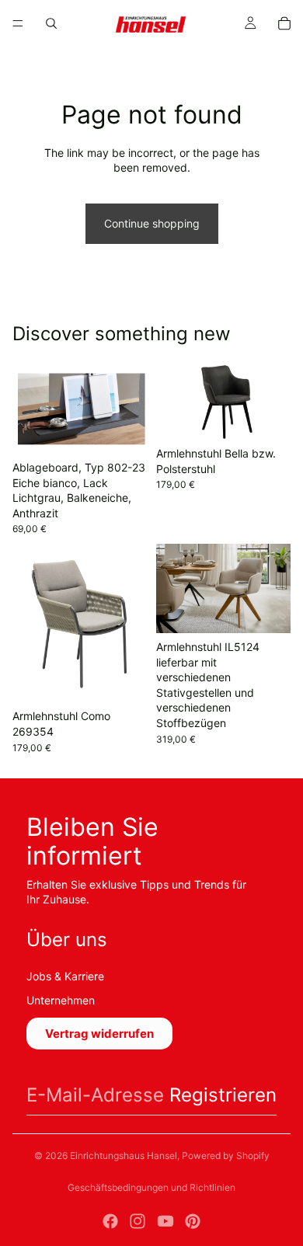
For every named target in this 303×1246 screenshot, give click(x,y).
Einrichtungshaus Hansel (123, 1155)
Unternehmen (60, 1000)
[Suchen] (51, 23)
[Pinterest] (192, 1221)
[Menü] (18, 23)
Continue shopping (152, 223)
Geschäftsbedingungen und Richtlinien (151, 1187)
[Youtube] (165, 1221)
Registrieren (223, 1095)
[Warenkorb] (284, 23)
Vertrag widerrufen (99, 1033)
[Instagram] (137, 1221)
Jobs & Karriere (65, 976)
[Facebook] (110, 1221)
